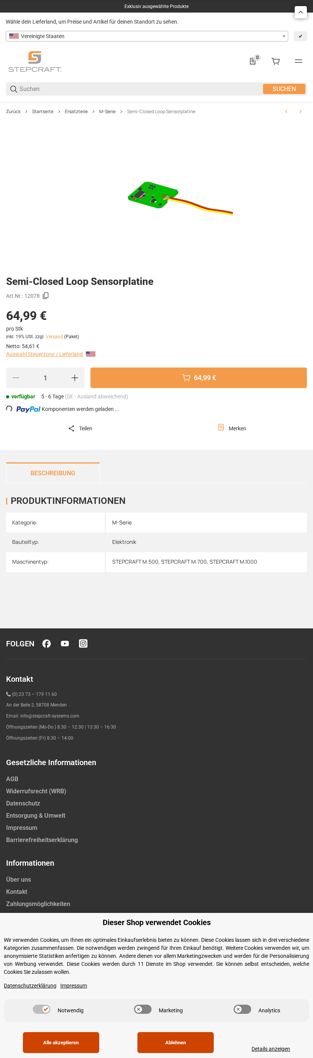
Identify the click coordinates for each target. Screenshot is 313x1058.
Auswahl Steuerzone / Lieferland (45, 354)
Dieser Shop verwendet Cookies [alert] (157, 923)
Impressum (21, 827)
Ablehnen (175, 1042)
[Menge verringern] (15, 377)
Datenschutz (23, 803)
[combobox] (147, 36)
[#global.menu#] (298, 61)
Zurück (13, 111)
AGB (12, 779)
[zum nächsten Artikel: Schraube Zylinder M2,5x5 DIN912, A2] (300, 111)
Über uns (18, 879)
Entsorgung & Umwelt (35, 815)
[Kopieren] (45, 295)
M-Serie (107, 111)
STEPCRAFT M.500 (135, 561)
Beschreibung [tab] (53, 473)
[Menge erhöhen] (74, 377)
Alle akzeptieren (61, 1042)
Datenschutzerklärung (30, 986)
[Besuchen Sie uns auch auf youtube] (65, 644)
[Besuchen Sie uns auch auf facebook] (46, 644)
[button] (301, 12)
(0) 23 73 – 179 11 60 (34, 694)
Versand (55, 336)
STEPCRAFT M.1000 (233, 561)
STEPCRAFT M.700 (184, 561)
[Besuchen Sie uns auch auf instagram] (83, 644)
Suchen (284, 89)
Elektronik (124, 541)
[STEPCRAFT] (34, 61)
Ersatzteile (76, 111)
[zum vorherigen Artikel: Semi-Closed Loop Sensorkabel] (286, 111)
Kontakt (16, 891)
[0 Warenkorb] (275, 61)
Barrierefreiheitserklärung (42, 840)
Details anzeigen (271, 1049)
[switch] (41, 1009)
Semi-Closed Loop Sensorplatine (161, 111)
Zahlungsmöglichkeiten (38, 904)
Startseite (42, 111)
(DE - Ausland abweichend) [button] (96, 396)
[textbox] (147, 36)
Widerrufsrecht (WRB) (36, 791)
